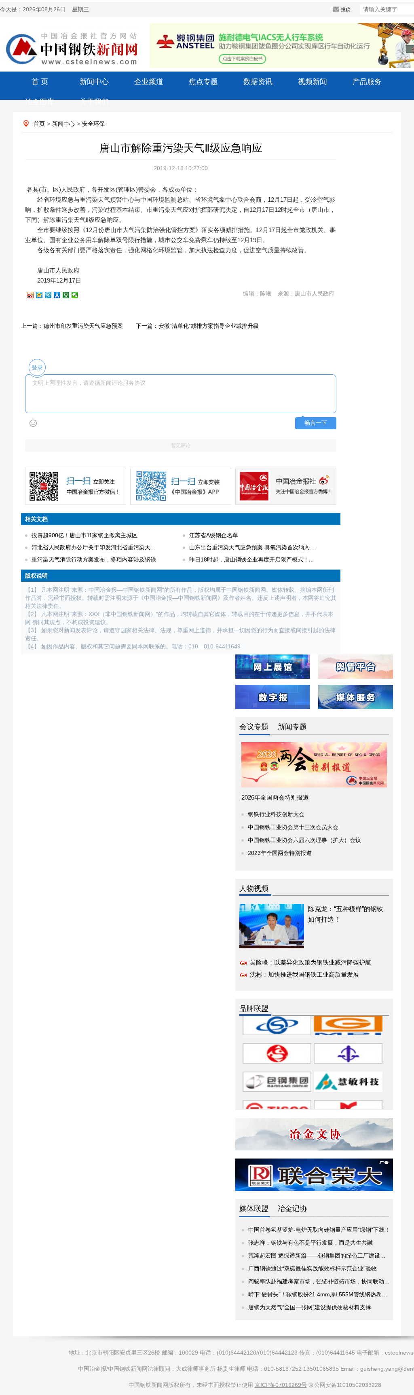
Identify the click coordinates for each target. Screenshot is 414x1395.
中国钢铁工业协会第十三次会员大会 (293, 827)
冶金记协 (292, 1209)
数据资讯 (257, 82)
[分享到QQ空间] (43, 295)
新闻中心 (94, 82)
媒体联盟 (253, 1209)
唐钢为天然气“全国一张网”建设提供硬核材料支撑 (309, 1307)
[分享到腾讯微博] (52, 295)
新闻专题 (292, 727)
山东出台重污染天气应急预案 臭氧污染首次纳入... (252, 547)
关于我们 (94, 102)
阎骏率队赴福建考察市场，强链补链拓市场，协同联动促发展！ (327, 1281)
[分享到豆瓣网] (69, 295)
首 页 (40, 82)
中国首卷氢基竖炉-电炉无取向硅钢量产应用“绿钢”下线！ (319, 1229)
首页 (39, 123)
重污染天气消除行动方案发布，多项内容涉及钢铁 (94, 559)
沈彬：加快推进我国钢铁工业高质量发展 (304, 974)
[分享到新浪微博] (34, 295)
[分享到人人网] (61, 295)
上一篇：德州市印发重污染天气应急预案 (72, 326)
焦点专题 (203, 82)
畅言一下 (315, 423)
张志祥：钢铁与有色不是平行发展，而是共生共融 (310, 1242)
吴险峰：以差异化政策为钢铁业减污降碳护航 (310, 962)
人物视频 (253, 888)
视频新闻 (312, 82)
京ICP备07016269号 (281, 1385)
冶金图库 (39, 102)
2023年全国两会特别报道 (280, 853)
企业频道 (148, 82)
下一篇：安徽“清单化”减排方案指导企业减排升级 (197, 326)
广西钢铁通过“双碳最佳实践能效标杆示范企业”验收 (312, 1268)
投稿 (346, 10)
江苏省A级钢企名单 (213, 535)
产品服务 (367, 82)
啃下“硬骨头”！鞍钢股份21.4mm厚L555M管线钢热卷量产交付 (326, 1294)
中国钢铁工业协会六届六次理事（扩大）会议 (304, 840)
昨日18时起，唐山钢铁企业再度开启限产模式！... (251, 559)
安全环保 (93, 123)
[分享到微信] (78, 295)
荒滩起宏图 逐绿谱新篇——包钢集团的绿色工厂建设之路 (319, 1255)
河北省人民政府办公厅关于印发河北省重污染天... (93, 547)
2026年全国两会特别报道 (275, 797)
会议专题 (253, 727)
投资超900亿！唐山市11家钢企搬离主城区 (84, 535)
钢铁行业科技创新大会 (276, 814)
